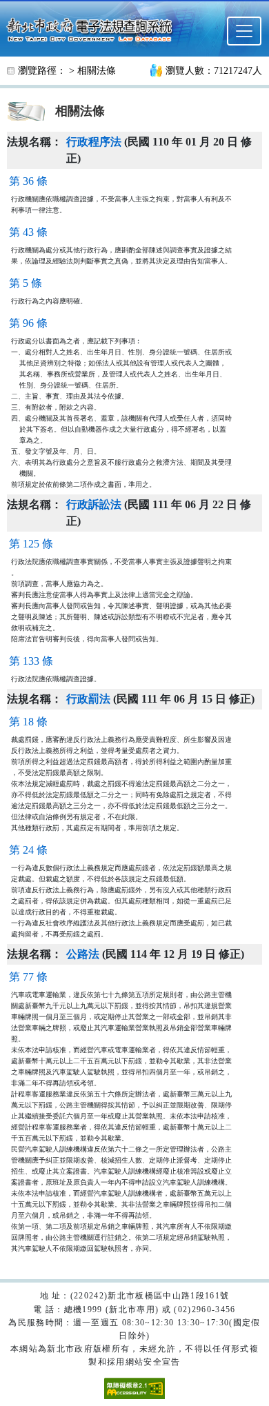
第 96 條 (28, 323)
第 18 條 (28, 721)
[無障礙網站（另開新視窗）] (134, 1387)
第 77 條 (28, 977)
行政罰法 (88, 699)
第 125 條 (31, 544)
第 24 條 (28, 850)
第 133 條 (31, 661)
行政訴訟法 (93, 504)
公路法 (82, 954)
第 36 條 (28, 181)
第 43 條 (28, 232)
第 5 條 (25, 283)
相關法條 (96, 71)
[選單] (244, 31)
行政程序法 (93, 142)
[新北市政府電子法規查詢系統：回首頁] (93, 28)
